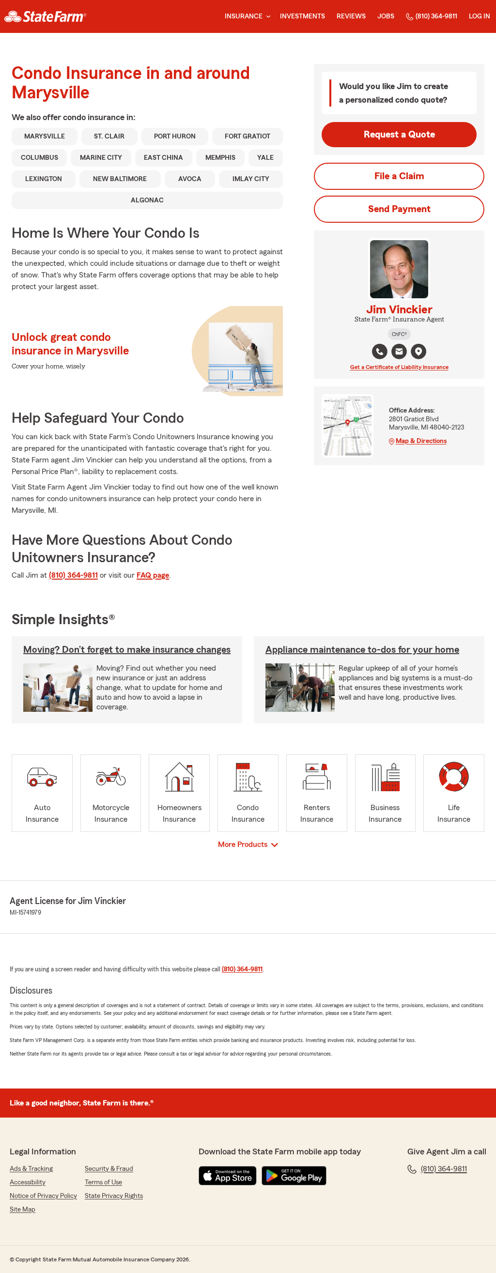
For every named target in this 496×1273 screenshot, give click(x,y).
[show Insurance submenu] (266, 16)
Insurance (244, 16)
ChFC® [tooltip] (399, 334)
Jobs (385, 16)
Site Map (22, 1209)
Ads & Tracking (31, 1169)
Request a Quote (399, 134)
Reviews (351, 16)
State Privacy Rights (114, 1196)
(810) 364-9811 (436, 16)
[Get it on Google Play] (294, 1175)
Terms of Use (103, 1182)
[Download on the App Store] (228, 1175)
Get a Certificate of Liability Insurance (399, 367)
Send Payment (399, 209)
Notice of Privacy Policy (43, 1196)
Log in (479, 16)
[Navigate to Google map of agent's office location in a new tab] (418, 351)
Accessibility (28, 1182)
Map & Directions (421, 441)
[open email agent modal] (399, 353)
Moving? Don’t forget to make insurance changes (127, 650)
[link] (45, 16)
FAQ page (153, 575)
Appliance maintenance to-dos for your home (362, 650)
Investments (302, 16)
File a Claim (399, 176)
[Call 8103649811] (380, 351)
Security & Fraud (109, 1169)
